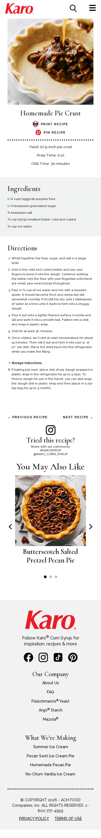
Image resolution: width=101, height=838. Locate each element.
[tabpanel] (50, 522)
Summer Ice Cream (50, 747)
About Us (50, 683)
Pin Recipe (55, 132)
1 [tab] (45, 576)
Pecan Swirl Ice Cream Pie (50, 756)
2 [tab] (50, 576)
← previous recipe (28, 417)
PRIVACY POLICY (34, 818)
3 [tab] (56, 576)
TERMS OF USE (68, 818)
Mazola (50, 719)
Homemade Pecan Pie (50, 765)
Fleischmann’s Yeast (50, 701)
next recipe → (78, 417)
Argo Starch (50, 710)
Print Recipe (54, 124)
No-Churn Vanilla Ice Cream (50, 774)
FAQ (50, 692)
